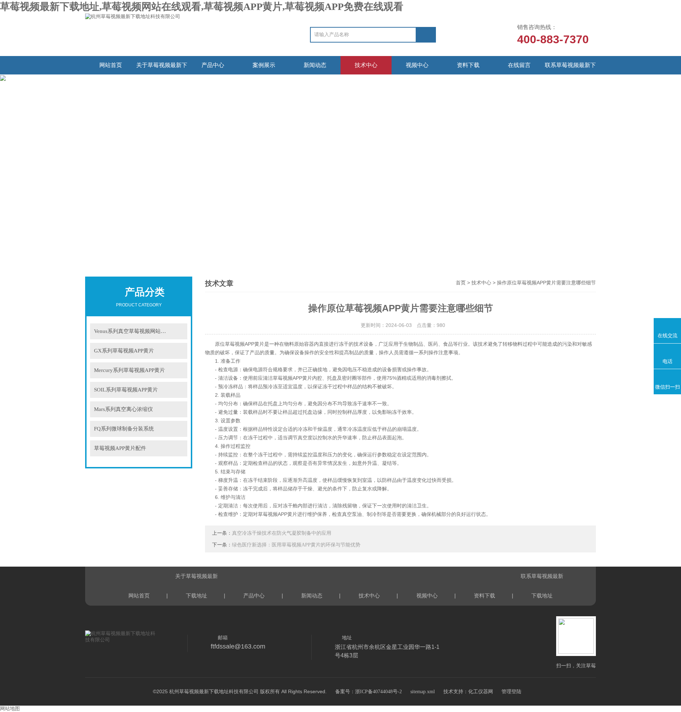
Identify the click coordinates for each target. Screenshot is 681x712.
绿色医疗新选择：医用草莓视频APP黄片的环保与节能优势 (296, 544)
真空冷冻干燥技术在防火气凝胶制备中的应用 (281, 533)
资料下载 (468, 65)
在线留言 (519, 65)
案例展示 (264, 65)
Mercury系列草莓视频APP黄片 (129, 370)
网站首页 (110, 65)
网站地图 (10, 708)
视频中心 (417, 65)
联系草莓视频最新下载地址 (570, 68)
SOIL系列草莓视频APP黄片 (126, 390)
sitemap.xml (422, 691)
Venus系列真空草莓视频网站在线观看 (138, 331)
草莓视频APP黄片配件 (120, 448)
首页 (461, 282)
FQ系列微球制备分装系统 (124, 429)
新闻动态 (315, 65)
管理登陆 (511, 691)
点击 (177, 331)
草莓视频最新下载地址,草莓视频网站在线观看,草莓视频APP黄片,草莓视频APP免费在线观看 (201, 6)
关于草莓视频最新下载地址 (161, 68)
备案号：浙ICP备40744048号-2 (368, 691)
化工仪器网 (480, 691)
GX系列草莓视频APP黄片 (124, 351)
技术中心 (366, 65)
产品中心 (212, 65)
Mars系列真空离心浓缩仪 (123, 409)
